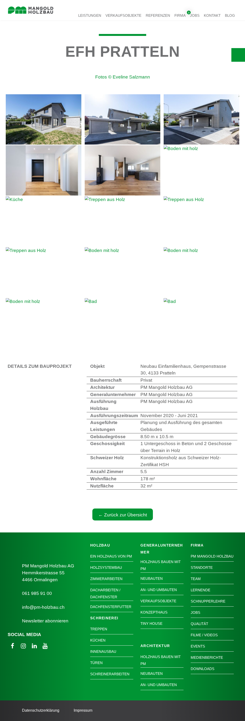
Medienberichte (207, 657)
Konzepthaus (153, 612)
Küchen (98, 640)
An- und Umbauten (158, 590)
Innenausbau (103, 651)
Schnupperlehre (208, 601)
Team (196, 579)
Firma (180, 15)
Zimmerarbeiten (106, 579)
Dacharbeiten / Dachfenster (105, 593)
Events (198, 646)
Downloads (202, 669)
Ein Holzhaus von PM (111, 556)
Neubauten (151, 578)
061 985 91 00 (37, 593)
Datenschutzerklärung (40, 710)
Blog (230, 15)
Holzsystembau (106, 567)
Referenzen (158, 15)
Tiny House (151, 623)
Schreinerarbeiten (109, 674)
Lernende (200, 590)
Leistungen (89, 15)
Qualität (199, 624)
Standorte (202, 567)
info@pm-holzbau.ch (43, 607)
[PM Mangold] (31, 16)
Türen (96, 663)
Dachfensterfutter (110, 607)
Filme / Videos (204, 635)
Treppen (98, 629)
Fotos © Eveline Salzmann (122, 76)
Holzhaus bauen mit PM (160, 565)
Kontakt (212, 15)
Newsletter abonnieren (45, 620)
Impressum (83, 710)
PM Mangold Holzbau (212, 556)
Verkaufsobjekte (123, 15)
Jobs (195, 15)
